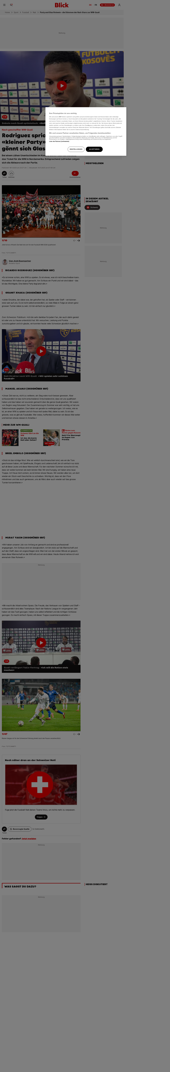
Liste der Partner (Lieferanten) (59, 141)
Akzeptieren (94, 149)
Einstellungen (76, 149)
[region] (85, 131)
